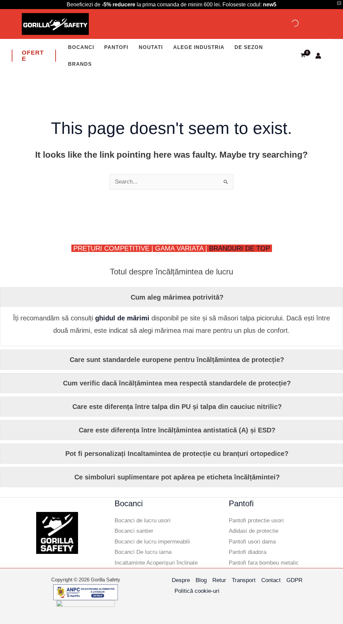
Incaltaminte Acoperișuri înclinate (156, 563)
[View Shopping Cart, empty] (302, 56)
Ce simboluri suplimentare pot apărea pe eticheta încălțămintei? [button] (177, 477)
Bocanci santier (134, 531)
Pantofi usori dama (252, 541)
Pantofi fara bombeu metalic (264, 563)
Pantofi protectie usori (256, 520)
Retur (219, 580)
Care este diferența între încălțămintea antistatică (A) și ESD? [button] (177, 430)
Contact (271, 580)
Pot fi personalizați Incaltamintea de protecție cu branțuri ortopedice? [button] (176, 453)
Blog (201, 580)
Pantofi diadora (247, 552)
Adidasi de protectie (253, 531)
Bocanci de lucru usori (142, 520)
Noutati (151, 47)
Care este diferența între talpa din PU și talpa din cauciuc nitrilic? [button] (177, 406)
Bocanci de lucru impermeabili (152, 541)
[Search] (289, 23)
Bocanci (81, 47)
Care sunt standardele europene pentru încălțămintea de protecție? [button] (177, 359)
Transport (244, 580)
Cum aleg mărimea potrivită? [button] (177, 297)
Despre (181, 580)
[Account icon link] (318, 56)
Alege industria (198, 47)
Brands (80, 64)
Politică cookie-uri (197, 591)
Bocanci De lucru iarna (143, 552)
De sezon (248, 47)
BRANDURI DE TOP (240, 248)
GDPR (294, 580)
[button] (34, 56)
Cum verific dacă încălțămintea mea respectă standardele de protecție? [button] (177, 383)
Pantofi (116, 47)
